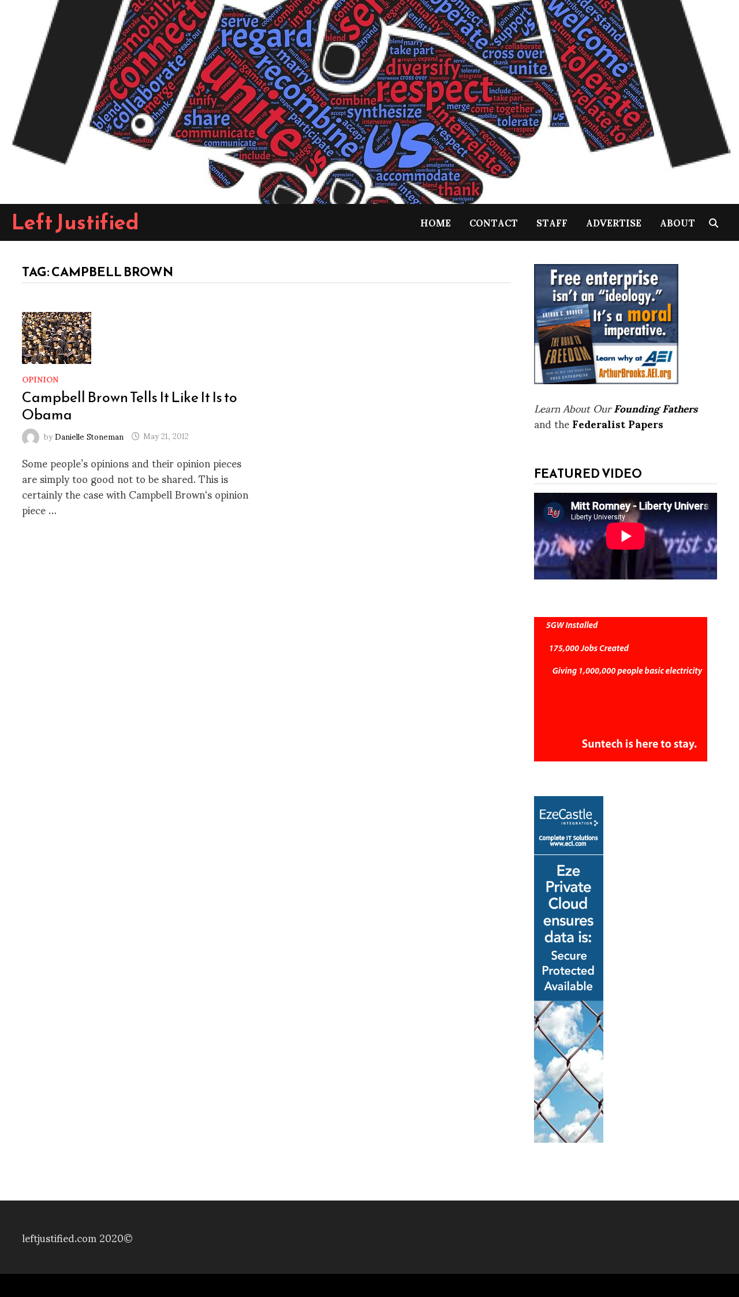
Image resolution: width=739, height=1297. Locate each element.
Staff (552, 222)
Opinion (40, 379)
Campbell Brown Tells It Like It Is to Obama (129, 405)
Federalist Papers (617, 423)
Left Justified (75, 221)
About (677, 222)
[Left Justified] (369, 99)
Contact (493, 222)
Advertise (613, 222)
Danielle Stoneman (89, 435)
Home (435, 222)
